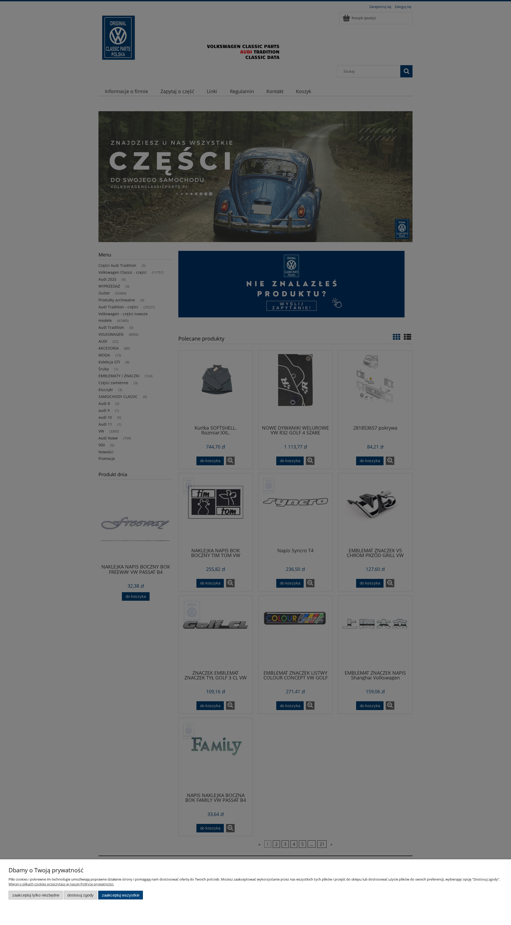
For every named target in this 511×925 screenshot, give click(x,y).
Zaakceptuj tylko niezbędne (35, 895)
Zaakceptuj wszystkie (120, 895)
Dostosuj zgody (80, 895)
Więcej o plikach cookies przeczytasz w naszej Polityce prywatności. (61, 884)
